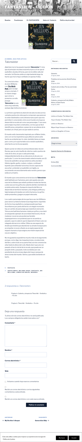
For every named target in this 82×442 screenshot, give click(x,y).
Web (6, 371)
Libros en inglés (23, 272)
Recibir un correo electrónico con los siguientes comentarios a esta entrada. (22, 391)
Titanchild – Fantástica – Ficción (28, 303)
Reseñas (7, 20)
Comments (56, 166)
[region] (41, 437)
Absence (60, 123)
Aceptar (74, 438)
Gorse (53, 95)
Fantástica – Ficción (29, 7)
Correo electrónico (12, 361)
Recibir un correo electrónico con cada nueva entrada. (24, 399)
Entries (55, 162)
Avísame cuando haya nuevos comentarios (23, 381)
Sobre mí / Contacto (49, 20)
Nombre (8, 350)
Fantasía (11, 268)
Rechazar (62, 438)
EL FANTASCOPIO (33, 20)
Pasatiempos (18, 20)
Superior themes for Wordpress (61, 151)
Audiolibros (13, 270)
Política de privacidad (67, 20)
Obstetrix (54, 73)
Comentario (10, 323)
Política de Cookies (9, 439)
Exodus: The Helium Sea (65, 116)
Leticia (23, 59)
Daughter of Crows (64, 131)
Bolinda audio (24, 270)
